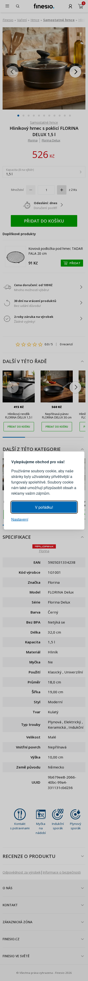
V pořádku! (44, 507)
